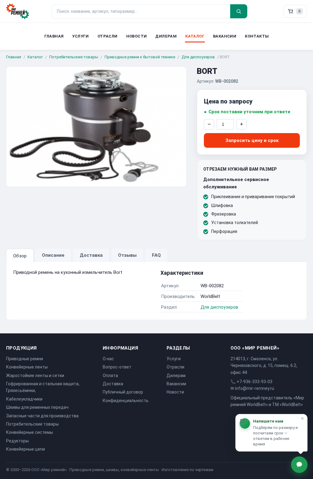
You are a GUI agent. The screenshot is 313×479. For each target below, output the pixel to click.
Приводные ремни (24, 358)
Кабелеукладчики (24, 399)
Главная (54, 36)
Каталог (194, 36)
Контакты (257, 36)
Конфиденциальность (126, 400)
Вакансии (224, 36)
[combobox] (141, 11)
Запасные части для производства (42, 415)
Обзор (20, 256)
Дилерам (166, 36)
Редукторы (17, 440)
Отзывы (127, 255)
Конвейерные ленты (27, 367)
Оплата (110, 375)
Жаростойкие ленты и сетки (35, 375)
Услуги (80, 36)
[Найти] (238, 11)
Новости (136, 36)
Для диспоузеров (198, 57)
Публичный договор (123, 392)
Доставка (91, 255)
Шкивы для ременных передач (37, 407)
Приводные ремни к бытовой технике (140, 57)
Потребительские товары (73, 57)
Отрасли (108, 36)
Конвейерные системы (29, 432)
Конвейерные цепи (25, 449)
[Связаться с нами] (299, 464)
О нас (108, 358)
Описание (53, 255)
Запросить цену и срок (252, 140)
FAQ (156, 255)
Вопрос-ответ (117, 367)
